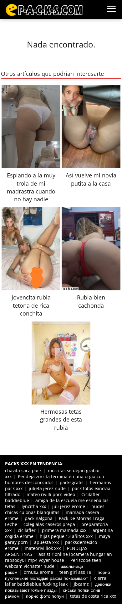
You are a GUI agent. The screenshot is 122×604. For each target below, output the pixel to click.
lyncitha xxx (34, 506)
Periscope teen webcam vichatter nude (53, 563)
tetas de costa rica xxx (93, 596)
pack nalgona (39, 518)
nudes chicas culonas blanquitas (54, 509)
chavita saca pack (23, 470)
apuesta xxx (46, 542)
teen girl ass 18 (75, 572)
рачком (12, 596)
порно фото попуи (45, 596)
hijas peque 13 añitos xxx (66, 536)
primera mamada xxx (64, 530)
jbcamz (81, 584)
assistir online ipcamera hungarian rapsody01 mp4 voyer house (58, 557)
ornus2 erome (38, 572)
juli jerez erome (68, 506)
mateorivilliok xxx (43, 548)
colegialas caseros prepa (49, 524)
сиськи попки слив (81, 590)
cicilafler (27, 530)
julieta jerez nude (47, 488)
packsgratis (72, 482)
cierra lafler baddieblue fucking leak (55, 581)
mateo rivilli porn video (51, 494)
